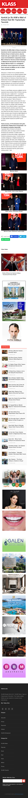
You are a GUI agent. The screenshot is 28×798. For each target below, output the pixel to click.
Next (25, 262)
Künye (2, 721)
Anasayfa (3, 11)
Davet (19, 11)
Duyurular (3, 725)
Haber (8, 11)
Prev (2, 262)
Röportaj (14, 11)
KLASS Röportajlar (5, 346)
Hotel (2, 758)
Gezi (2, 755)
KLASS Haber (4, 743)
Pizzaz (2, 766)
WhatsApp (6, 239)
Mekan (2, 762)
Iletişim (3, 729)
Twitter (23, 236)
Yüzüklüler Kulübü (25, 11)
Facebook (15, 236)
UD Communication (19, 794)
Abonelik (3, 717)
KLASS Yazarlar (5, 770)
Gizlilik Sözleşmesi (5, 733)
